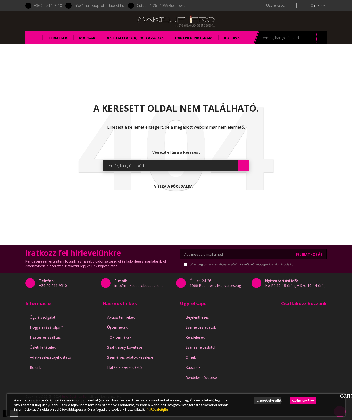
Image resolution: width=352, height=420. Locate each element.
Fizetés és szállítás (45, 337)
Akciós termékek (121, 317)
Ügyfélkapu (193, 303)
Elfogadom (303, 400)
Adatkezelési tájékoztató (50, 357)
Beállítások (269, 400)
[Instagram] (66, 21)
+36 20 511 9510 (48, 5)
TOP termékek (119, 337)
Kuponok (193, 367)
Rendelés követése (201, 377)
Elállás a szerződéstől (125, 367)
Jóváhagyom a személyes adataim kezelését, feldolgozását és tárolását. (241, 264)
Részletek (156, 409)
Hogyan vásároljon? (46, 327)
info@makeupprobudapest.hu (99, 5)
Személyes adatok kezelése (130, 357)
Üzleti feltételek (43, 347)
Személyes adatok (201, 327)
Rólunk (35, 367)
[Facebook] (53, 21)
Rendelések (195, 337)
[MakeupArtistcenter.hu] (176, 20)
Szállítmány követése (124, 347)
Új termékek (117, 327)
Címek (191, 357)
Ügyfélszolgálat (42, 317)
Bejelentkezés (197, 317)
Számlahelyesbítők (201, 347)
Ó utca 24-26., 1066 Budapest (160, 5)
